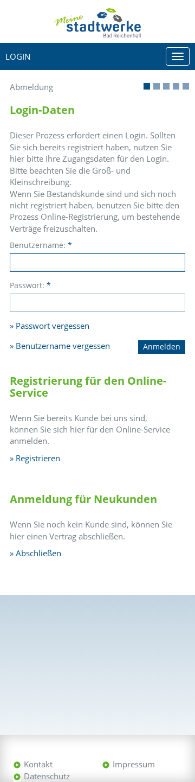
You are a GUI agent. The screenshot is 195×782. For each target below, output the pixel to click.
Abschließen (38, 553)
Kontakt (38, 764)
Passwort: (30, 285)
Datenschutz (47, 776)
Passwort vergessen (52, 325)
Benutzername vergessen (63, 345)
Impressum (134, 764)
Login (17, 56)
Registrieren (38, 458)
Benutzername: (41, 245)
